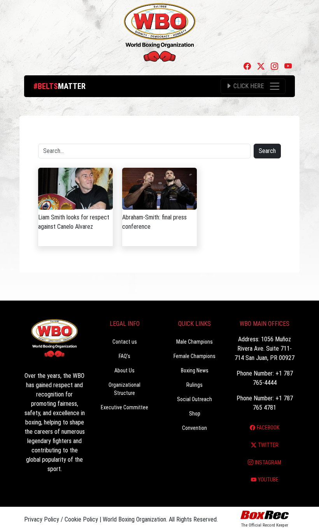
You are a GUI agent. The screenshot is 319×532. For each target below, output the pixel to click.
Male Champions (194, 342)
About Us (124, 370)
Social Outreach (194, 399)
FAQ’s (124, 356)
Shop (194, 413)
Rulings (194, 385)
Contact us (124, 342)
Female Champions (195, 356)
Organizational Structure (124, 389)
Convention (194, 428)
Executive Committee (124, 407)
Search (267, 151)
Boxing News (195, 370)
